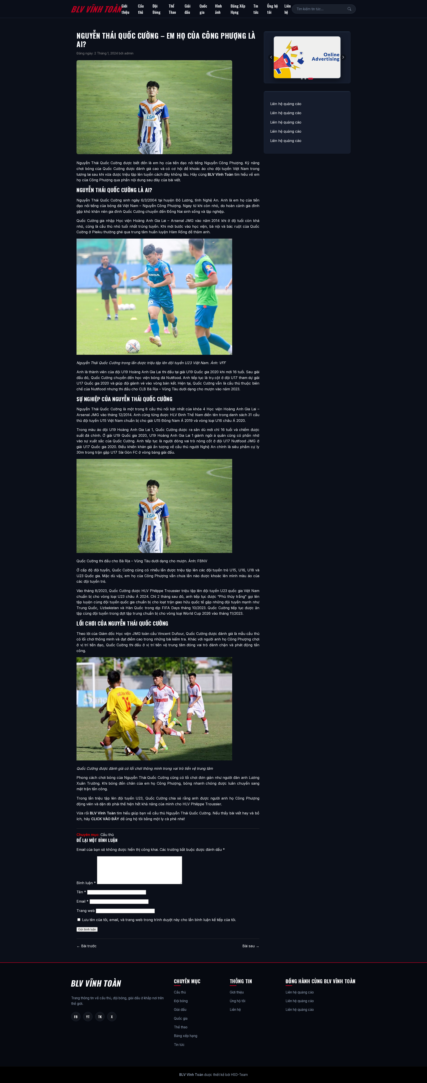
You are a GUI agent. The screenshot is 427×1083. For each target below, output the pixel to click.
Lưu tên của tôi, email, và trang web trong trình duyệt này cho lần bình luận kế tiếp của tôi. (159, 919)
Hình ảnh (218, 9)
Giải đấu (187, 9)
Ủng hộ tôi (272, 9)
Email (83, 901)
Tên (81, 892)
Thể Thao (172, 9)
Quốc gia (203, 9)
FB (76, 1016)
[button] (343, 57)
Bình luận (86, 883)
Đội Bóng (157, 9)
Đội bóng (181, 1001)
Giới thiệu (125, 9)
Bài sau (250, 946)
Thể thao (180, 1027)
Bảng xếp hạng (185, 1036)
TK (100, 1016)
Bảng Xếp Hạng (238, 9)
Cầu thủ (141, 9)
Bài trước (87, 946)
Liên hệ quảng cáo (285, 104)
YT (88, 1016)
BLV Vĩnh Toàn (96, 9)
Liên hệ (287, 9)
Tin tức (255, 9)
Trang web (86, 910)
